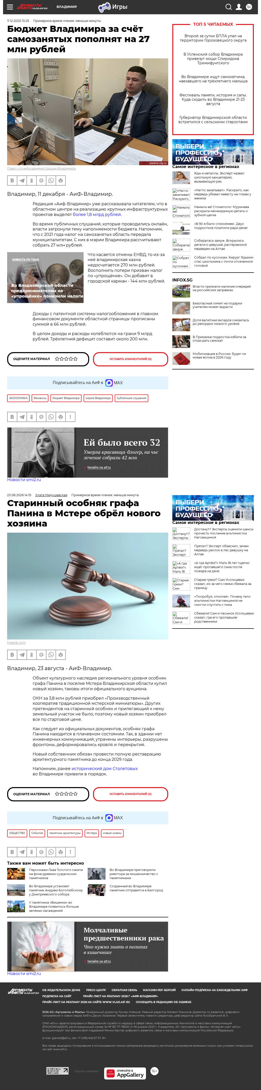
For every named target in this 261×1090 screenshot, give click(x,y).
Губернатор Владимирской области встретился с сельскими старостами (213, 120)
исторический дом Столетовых (105, 768)
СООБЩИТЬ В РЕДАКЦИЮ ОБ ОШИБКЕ (163, 1002)
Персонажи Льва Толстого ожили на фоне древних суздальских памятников (56, 874)
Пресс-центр (96, 990)
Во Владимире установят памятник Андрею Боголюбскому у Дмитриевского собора (56, 890)
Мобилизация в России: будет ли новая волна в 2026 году (219, 355)
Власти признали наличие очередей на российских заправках (222, 288)
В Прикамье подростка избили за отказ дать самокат (219, 338)
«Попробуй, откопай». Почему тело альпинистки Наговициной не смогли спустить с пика (222, 601)
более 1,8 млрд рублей (96, 214)
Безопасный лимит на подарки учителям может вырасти (217, 305)
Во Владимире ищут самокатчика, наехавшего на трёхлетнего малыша (213, 79)
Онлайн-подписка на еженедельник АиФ (214, 990)
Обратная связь (124, 990)
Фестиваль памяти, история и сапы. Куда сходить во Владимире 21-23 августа (213, 99)
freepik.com (16, 643)
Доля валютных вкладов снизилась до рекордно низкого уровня (221, 322)
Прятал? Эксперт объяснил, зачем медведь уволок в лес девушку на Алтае (221, 550)
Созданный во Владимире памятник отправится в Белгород (136, 888)
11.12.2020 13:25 (18, 21)
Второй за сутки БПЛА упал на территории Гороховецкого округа (213, 38)
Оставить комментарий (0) (131, 359)
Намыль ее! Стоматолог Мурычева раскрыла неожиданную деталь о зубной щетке (221, 211)
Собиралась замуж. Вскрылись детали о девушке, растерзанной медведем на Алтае (220, 245)
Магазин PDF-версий (159, 990)
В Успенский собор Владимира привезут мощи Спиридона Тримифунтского (213, 58)
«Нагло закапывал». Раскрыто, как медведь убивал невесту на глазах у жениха (222, 194)
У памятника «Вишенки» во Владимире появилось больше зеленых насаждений (54, 907)
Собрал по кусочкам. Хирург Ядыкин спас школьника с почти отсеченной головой (223, 261)
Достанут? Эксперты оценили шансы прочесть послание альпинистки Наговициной (223, 533)
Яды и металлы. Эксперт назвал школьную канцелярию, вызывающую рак (219, 177)
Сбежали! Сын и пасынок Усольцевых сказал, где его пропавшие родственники (224, 617)
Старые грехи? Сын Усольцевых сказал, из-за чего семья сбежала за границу (222, 584)
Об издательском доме (61, 990)
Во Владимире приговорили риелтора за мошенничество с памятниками (134, 874)
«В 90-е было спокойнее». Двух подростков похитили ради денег (221, 226)
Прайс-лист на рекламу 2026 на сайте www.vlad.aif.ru (86, 1002)
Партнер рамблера (86, 1071)
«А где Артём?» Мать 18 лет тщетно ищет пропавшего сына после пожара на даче (222, 567)
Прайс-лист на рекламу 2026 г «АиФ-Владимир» (120, 996)
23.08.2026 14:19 (19, 495)
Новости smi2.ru (24, 479)
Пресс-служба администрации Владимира (41, 168)
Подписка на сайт (56, 996)
